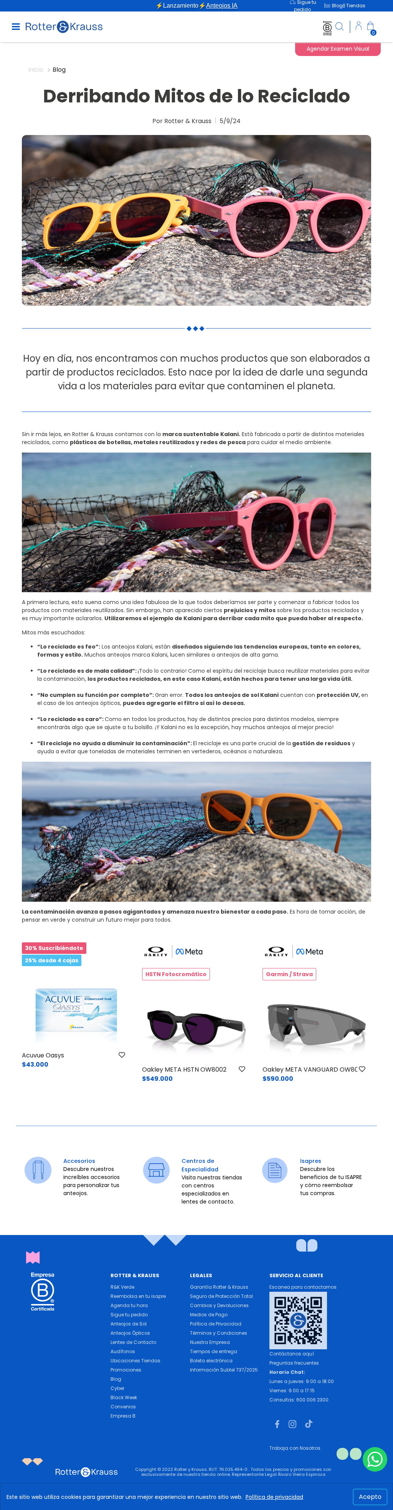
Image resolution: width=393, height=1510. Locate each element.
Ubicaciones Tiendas (135, 1360)
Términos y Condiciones (218, 1333)
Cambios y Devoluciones (219, 1305)
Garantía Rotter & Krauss (219, 1287)
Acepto (370, 1496)
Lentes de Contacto (133, 1342)
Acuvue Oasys (43, 1055)
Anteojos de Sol (129, 1324)
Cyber (117, 1388)
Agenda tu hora (129, 1305)
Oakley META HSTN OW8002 (184, 1069)
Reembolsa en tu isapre (138, 1296)
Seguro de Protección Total (221, 1296)
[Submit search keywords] (339, 28)
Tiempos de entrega (213, 1351)
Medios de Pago (209, 1314)
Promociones (126, 1370)
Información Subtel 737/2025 (224, 1370)
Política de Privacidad (215, 1324)
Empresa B (123, 1416)
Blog (116, 1379)
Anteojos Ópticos (130, 1333)
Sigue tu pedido (129, 1314)
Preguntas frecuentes (294, 1363)
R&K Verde (122, 1287)
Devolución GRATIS (196, 5)
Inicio (36, 69)
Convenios (123, 1406)
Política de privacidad (274, 1497)
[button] (359, 26)
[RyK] (64, 26)
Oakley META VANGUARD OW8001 (313, 1069)
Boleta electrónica (211, 1360)
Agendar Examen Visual (338, 49)
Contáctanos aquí (291, 1353)
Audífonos (123, 1351)
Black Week (124, 1397)
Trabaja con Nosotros (294, 1448)
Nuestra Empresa (210, 1342)
